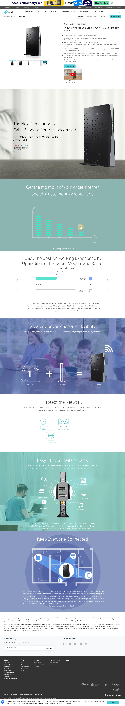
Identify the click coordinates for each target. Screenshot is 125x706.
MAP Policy (36, 666)
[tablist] (33, 63)
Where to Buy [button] (98, 7)
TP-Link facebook (64, 644)
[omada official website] (26, 7)
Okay (113, 702)
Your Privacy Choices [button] (9, 672)
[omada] (115, 684)
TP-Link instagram (70, 644)
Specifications (91, 16)
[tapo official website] (17, 7)
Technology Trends (54, 662)
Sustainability (7, 668)
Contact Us (7, 666)
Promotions (68, 660)
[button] (33, 41)
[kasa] (95, 684)
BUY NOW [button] (114, 16)
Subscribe (49, 648)
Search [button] (119, 12)
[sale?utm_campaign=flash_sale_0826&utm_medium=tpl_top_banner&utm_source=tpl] (62, 3)
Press (22, 660)
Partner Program (37, 662)
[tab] (12, 63)
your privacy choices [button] (65, 703)
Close (112, 3)
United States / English (114, 7)
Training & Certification (55, 664)
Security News (24, 668)
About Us (6, 662)
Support (79, 7)
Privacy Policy (7, 670)
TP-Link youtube (75, 644)
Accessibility (7, 676)
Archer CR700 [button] (21, 16)
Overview (80, 16)
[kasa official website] (7, 7)
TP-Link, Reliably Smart (8, 11)
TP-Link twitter (86, 644)
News (22, 662)
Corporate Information (9, 664)
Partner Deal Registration (39, 664)
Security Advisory (25, 666)
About (6, 660)
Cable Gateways (9, 16)
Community (88, 7)
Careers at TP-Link (8, 674)
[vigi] (115, 689)
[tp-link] (85, 684)
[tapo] (105, 684)
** (95, 35)
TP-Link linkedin (81, 644)
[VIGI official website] (36, 7)
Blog (22, 664)
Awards (22, 670)
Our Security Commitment (10, 678)
